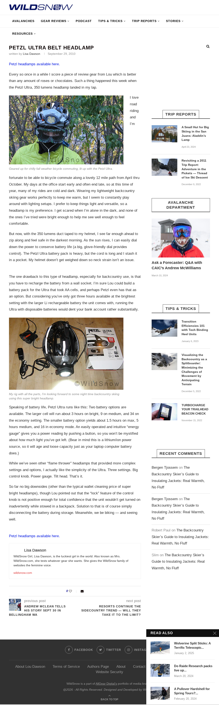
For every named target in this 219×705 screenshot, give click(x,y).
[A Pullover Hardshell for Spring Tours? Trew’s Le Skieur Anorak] (160, 693)
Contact (139, 667)
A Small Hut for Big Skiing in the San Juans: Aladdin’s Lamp (195, 133)
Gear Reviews (53, 21)
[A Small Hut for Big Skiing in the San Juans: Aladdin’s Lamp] (164, 133)
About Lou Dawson (30, 667)
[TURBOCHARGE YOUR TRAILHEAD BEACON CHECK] (164, 411)
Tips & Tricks (110, 21)
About (121, 667)
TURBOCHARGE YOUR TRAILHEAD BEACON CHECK (195, 409)
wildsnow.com (22, 572)
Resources (22, 33)
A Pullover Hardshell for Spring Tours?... (192, 691)
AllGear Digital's (106, 683)
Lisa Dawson (31, 53)
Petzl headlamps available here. (34, 64)
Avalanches (23, 21)
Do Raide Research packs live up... (193, 668)
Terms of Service (66, 667)
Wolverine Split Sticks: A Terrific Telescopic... (192, 645)
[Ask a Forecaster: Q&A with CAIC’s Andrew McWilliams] (181, 238)
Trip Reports (144, 21)
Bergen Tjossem (165, 468)
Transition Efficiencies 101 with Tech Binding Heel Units (195, 328)
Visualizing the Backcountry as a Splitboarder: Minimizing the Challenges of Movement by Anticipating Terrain (194, 369)
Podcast (84, 21)
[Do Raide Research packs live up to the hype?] (160, 670)
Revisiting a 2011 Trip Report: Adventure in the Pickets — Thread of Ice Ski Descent (195, 169)
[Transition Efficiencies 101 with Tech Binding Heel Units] (164, 328)
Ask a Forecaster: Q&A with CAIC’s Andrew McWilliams (177, 265)
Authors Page (98, 667)
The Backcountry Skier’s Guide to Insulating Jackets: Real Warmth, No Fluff (180, 536)
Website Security (109, 672)
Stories (173, 21)
